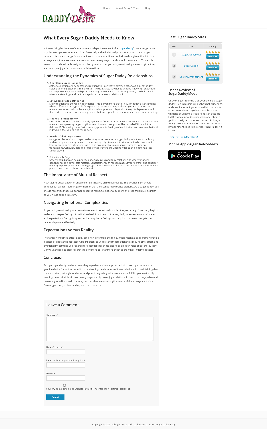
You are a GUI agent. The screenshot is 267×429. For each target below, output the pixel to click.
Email (65, 360)
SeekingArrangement (191, 76)
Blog (148, 8)
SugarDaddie (191, 65)
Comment (52, 315)
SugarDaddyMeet (191, 54)
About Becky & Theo (127, 8)
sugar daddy (126, 48)
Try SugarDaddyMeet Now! (183, 137)
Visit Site (212, 56)
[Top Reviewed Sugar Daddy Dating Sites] (69, 22)
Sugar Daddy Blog (165, 424)
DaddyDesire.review (144, 424)
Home (106, 8)
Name (54, 347)
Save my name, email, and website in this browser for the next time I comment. (88, 388)
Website (50, 373)
